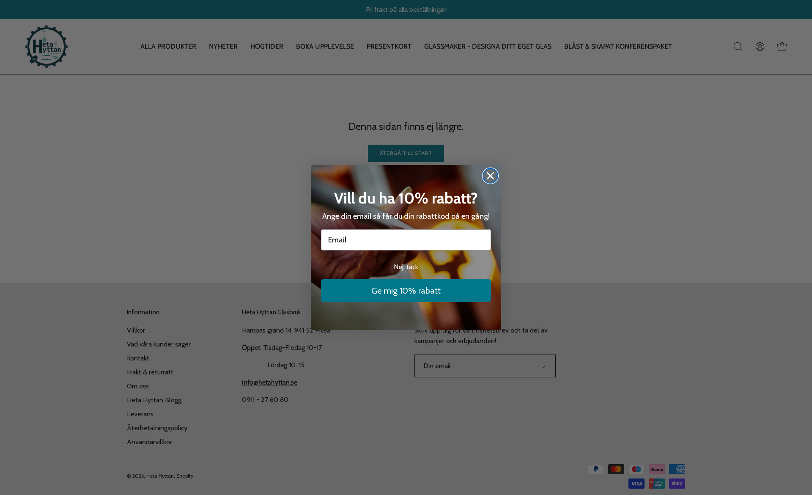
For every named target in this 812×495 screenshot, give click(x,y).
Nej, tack (406, 267)
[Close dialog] (490, 175)
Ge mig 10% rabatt (406, 291)
